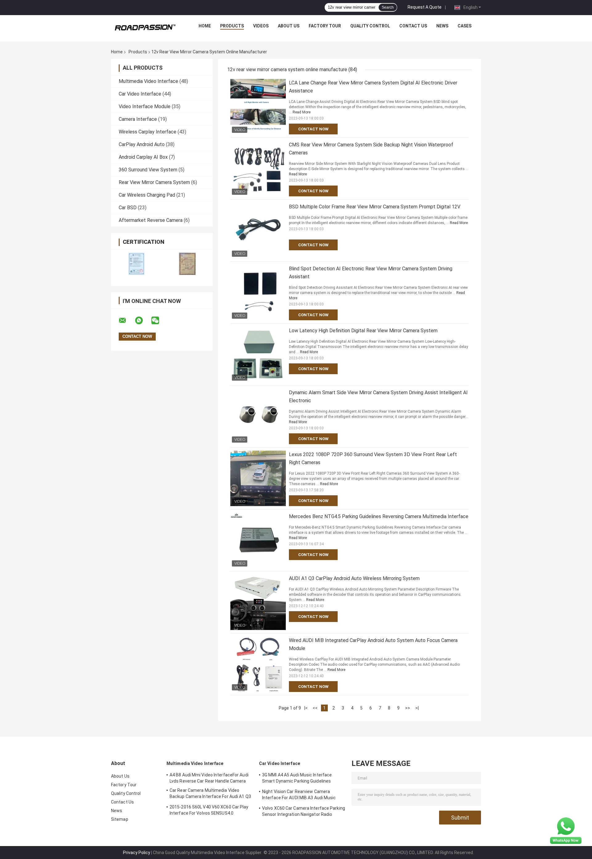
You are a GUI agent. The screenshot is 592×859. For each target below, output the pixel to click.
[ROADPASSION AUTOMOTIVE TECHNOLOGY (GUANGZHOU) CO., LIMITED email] (126, 320)
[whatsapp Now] (566, 830)
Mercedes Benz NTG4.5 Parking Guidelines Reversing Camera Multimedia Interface (378, 516)
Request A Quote (425, 7)
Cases (464, 25)
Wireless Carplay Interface (147, 132)
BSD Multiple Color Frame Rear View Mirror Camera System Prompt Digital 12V (374, 207)
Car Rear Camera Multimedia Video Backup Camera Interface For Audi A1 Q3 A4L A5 (210, 794)
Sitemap (119, 819)
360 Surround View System (148, 170)
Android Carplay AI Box (143, 157)
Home (205, 25)
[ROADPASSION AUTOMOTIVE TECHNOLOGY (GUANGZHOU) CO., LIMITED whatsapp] (142, 320)
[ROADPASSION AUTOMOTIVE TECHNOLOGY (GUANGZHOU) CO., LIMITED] (145, 27)
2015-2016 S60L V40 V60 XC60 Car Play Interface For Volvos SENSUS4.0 (209, 810)
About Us (288, 25)
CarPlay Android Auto (142, 144)
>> (407, 708)
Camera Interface (138, 119)
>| (417, 708)
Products (232, 25)
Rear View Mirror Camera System (154, 182)
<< (315, 708)
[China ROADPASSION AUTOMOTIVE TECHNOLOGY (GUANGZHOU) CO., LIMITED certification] (136, 263)
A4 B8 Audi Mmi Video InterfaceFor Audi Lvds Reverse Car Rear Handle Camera (209, 777)
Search (388, 7)
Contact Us (413, 25)
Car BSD (128, 208)
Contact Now (313, 129)
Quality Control (370, 25)
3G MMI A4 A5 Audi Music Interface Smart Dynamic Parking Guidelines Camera (297, 778)
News (442, 25)
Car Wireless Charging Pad (147, 195)
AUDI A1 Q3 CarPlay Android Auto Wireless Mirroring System (354, 578)
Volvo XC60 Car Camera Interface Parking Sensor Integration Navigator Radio (303, 811)
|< (306, 708)
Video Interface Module (145, 106)
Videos (261, 25)
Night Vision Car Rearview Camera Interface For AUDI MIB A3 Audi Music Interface (299, 795)
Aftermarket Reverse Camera (151, 220)
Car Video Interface (140, 94)
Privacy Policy (136, 852)
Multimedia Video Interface (148, 81)
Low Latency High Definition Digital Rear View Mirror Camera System (363, 330)
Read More (301, 112)
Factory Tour (325, 25)
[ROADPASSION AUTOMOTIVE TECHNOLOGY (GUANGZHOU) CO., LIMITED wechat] (159, 320)
